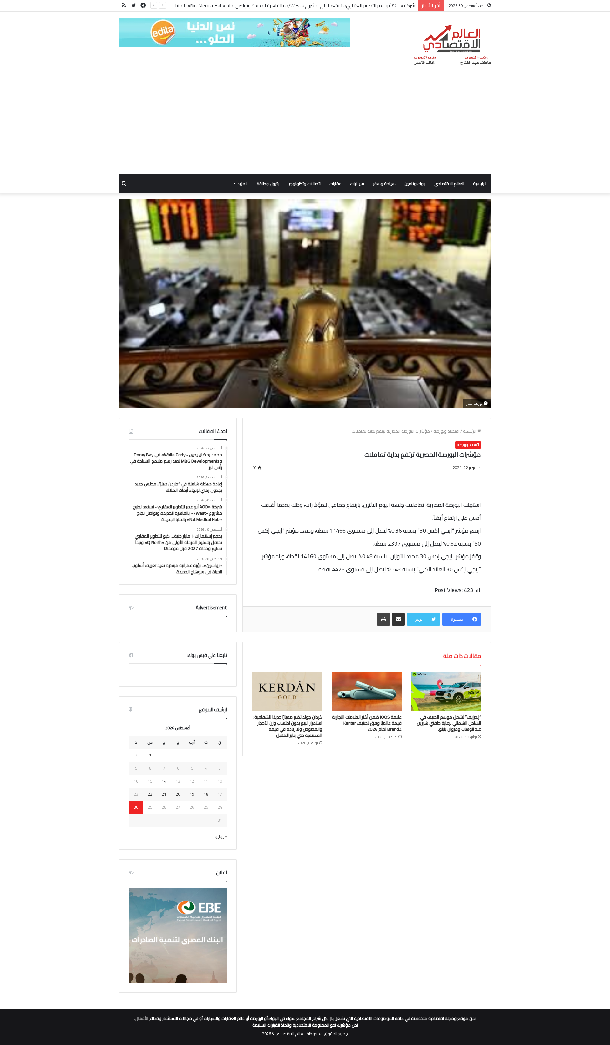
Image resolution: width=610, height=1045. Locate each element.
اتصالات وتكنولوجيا (304, 183)
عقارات (335, 183)
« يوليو (221, 836)
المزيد (242, 183)
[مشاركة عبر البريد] (398, 619)
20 (178, 794)
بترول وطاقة (268, 183)
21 (164, 794)
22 (150, 794)
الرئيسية (479, 183)
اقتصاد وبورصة (446, 431)
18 (206, 794)
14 (164, 781)
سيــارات (357, 183)
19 (192, 794)
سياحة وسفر (384, 183)
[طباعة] (383, 619)
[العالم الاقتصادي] (451, 45)
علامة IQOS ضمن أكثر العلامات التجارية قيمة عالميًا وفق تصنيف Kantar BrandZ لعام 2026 (367, 723)
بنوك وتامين (414, 183)
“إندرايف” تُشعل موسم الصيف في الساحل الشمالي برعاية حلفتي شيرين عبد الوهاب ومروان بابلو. (449, 723)
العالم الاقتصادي (449, 183)
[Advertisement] (305, 126)
